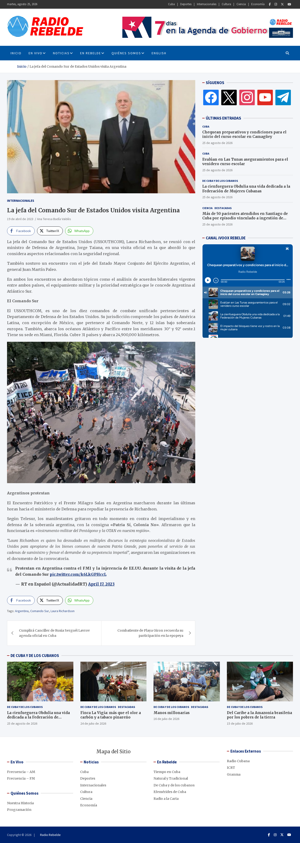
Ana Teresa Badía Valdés (54, 219)
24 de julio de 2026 (93, 723)
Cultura (226, 4)
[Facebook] (270, 4)
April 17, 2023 (101, 584)
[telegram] (283, 97)
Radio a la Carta (166, 798)
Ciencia (241, 4)
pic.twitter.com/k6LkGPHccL (78, 574)
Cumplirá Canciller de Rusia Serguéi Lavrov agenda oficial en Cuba (54, 633)
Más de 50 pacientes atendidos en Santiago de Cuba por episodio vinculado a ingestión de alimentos (245, 218)
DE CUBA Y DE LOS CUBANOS (35, 655)
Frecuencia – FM (21, 778)
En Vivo (35, 53)
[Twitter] (282, 4)
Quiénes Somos (126, 53)
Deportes (185, 4)
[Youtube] (289, 4)
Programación (19, 810)
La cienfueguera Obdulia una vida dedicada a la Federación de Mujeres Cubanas (246, 188)
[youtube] (265, 97)
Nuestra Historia (20, 803)
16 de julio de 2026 (166, 719)
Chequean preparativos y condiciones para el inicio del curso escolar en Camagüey (244, 134)
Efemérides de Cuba (170, 792)
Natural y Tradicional (171, 778)
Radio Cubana (238, 761)
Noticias (61, 53)
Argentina (22, 611)
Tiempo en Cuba (167, 772)
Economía (258, 4)
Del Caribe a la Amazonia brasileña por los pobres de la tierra (259, 715)
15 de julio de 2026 (240, 723)
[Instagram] (276, 4)
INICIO (16, 53)
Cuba (171, 4)
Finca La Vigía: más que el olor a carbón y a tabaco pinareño (110, 715)
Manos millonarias (172, 713)
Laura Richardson (63, 611)
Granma (233, 774)
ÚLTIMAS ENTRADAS (223, 118)
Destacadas (223, 208)
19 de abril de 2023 (20, 219)
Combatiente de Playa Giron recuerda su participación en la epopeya (150, 633)
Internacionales (206, 4)
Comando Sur (39, 611)
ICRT (231, 767)
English (159, 53)
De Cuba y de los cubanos (220, 181)
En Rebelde (90, 53)
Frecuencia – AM (21, 772)
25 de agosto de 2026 (217, 143)
